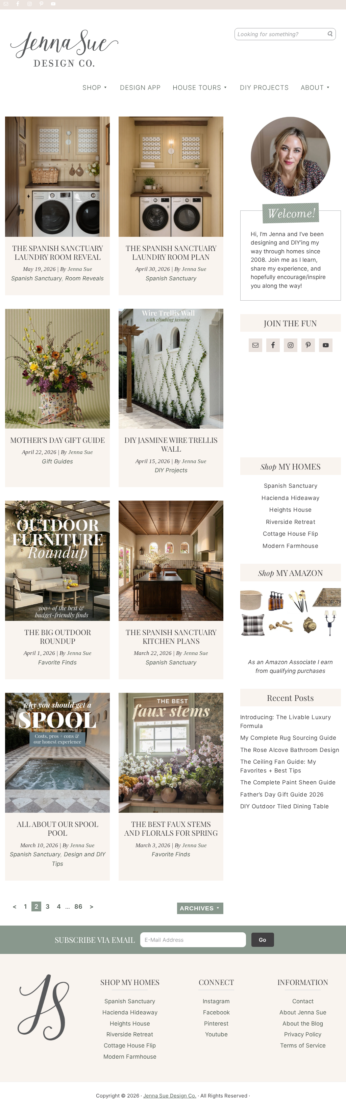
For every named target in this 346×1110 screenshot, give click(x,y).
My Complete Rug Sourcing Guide (288, 737)
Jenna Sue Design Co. (169, 1095)
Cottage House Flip (290, 533)
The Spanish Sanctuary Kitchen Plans (171, 636)
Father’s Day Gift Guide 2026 (282, 794)
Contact (303, 1001)
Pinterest (216, 1023)
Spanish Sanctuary (36, 278)
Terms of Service (303, 1045)
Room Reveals (84, 278)
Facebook (216, 1012)
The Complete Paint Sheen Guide (288, 782)
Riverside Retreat (291, 522)
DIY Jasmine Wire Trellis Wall (171, 444)
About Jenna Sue (302, 1012)
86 (79, 906)
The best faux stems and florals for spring (171, 828)
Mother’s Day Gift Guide (57, 440)
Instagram (216, 1001)
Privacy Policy (302, 1034)
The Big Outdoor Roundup (57, 636)
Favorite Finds (57, 662)
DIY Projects (171, 470)
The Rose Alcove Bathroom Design (290, 750)
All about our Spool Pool (57, 828)
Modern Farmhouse (290, 546)
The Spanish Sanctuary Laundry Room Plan (171, 252)
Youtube (216, 1034)
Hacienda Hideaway (291, 498)
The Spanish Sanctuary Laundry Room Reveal (57, 252)
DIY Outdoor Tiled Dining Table (284, 806)
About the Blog (302, 1023)
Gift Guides (57, 461)
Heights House (290, 509)
